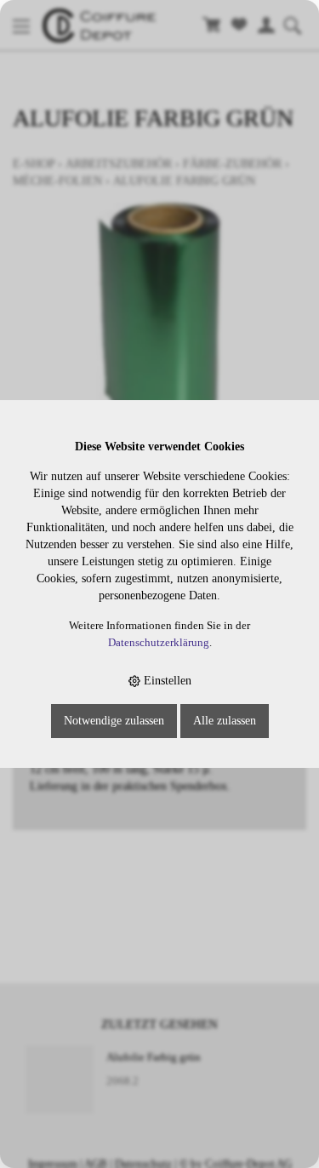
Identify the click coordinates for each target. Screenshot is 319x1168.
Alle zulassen (224, 720)
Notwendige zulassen (114, 720)
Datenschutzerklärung (158, 643)
